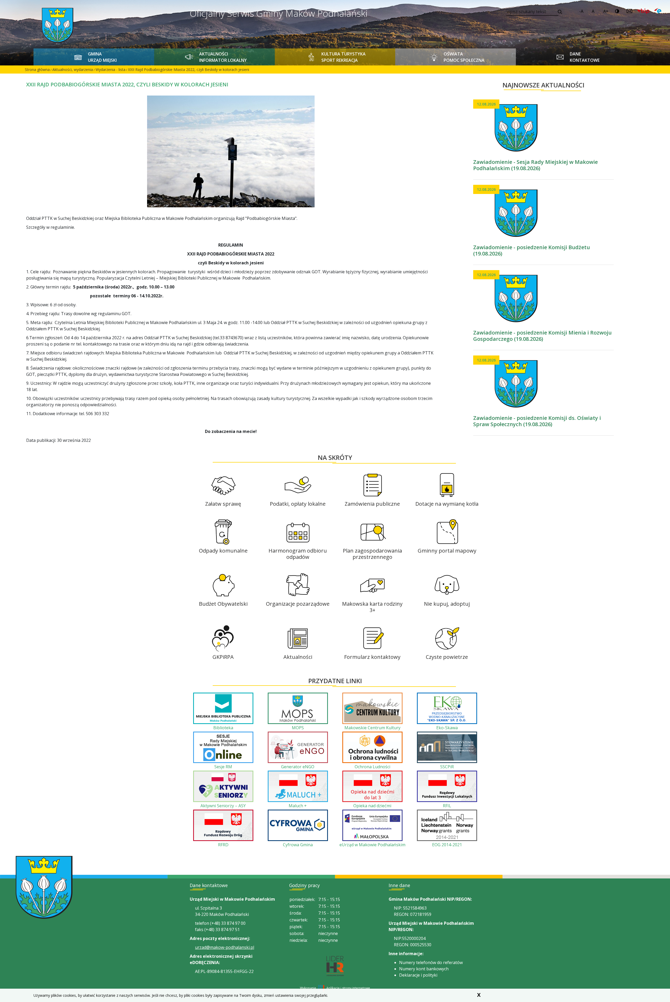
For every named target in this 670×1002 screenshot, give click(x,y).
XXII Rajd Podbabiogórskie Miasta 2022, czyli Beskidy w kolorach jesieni (188, 69)
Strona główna (37, 69)
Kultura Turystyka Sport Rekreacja (343, 57)
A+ (605, 11)
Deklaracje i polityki (418, 975)
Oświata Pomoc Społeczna (464, 57)
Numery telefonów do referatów (431, 962)
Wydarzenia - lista (110, 69)
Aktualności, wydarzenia (72, 69)
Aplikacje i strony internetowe (348, 988)
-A (581, 11)
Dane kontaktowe (585, 57)
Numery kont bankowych (424, 969)
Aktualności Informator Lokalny (223, 57)
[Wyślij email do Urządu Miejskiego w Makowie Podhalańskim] (629, 11)
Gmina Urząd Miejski (102, 57)
